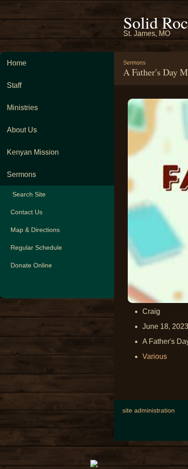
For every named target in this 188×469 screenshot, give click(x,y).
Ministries (22, 107)
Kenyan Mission (33, 152)
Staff (14, 85)
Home (16, 63)
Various (154, 356)
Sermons (21, 174)
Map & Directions (33, 229)
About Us (22, 130)
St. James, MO (146, 33)
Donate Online (29, 265)
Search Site (26, 194)
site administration (148, 410)
